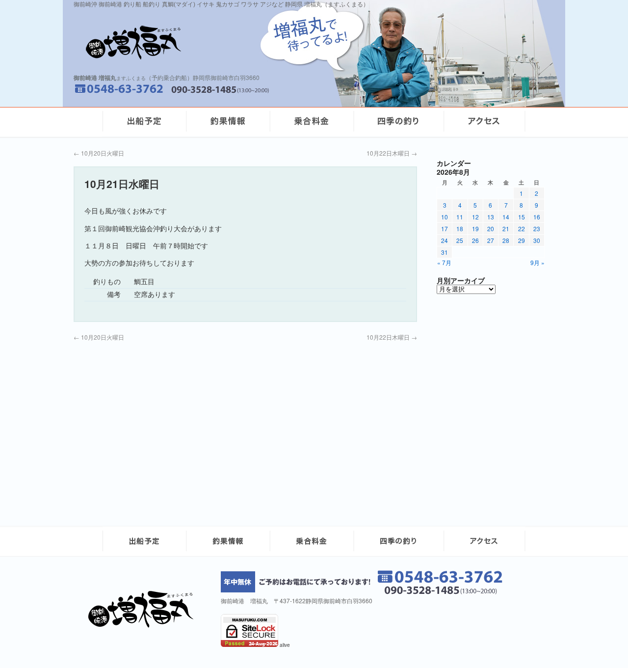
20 (490, 228)
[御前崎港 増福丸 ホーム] (201, 42)
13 (490, 217)
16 (536, 217)
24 (444, 240)
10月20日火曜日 (99, 153)
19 (475, 228)
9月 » (537, 262)
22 (521, 228)
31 (444, 252)
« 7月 (444, 262)
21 (505, 228)
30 (536, 240)
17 (444, 228)
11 (459, 217)
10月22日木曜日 (391, 153)
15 (521, 217)
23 (536, 228)
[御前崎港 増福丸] (144, 625)
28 (505, 240)
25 (459, 240)
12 (475, 217)
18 (459, 228)
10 (444, 217)
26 (475, 240)
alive (285, 644)
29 (521, 240)
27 (490, 240)
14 (505, 217)
